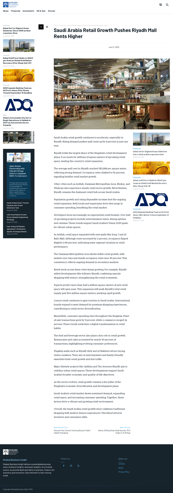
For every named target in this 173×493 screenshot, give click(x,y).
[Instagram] (71, 466)
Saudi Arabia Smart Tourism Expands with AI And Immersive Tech (18, 205)
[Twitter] (78, 466)
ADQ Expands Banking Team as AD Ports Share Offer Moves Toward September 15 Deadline (17, 90)
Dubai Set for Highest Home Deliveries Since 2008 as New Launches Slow (17, 30)
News (5, 115)
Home (56, 25)
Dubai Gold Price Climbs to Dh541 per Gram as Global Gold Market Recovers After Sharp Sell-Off (18, 60)
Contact (121, 464)
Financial (6, 25)
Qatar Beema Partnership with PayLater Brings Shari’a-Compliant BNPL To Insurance (18, 171)
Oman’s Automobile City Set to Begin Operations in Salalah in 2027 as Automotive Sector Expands (17, 121)
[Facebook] (41, 26)
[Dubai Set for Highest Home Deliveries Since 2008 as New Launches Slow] (18, 45)
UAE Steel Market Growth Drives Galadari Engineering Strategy (17, 217)
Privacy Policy (124, 472)
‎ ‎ (9, 179)
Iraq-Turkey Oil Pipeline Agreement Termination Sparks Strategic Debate (17, 228)
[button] (167, 4)
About (120, 468)
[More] (47, 26)
